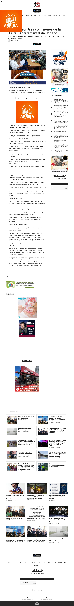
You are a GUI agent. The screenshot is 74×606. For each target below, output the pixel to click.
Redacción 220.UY (15, 40)
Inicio (38, 562)
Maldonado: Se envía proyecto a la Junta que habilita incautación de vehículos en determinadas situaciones (37, 498)
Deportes (44, 15)
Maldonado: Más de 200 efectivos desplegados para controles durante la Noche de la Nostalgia (61, 101)
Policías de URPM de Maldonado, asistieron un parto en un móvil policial (25, 453)
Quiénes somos (46, 562)
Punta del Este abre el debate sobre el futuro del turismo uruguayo (57, 497)
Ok (37, 603)
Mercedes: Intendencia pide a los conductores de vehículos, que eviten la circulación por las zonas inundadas (57, 454)
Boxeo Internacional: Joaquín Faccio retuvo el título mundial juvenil (57, 520)
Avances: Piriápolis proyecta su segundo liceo (26, 417)
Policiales (22, 15)
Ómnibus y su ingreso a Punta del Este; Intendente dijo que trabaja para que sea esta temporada (57, 430)
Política (39, 15)
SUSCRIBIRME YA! (60, 184)
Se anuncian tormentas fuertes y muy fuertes (24, 429)
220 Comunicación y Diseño (59, 562)
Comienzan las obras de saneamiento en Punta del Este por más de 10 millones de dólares (57, 419)
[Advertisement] (27, 346)
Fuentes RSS (31, 562)
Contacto (10, 562)
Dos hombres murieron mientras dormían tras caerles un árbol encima (57, 465)
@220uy (8, 277)
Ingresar (37, 565)
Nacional (28, 15)
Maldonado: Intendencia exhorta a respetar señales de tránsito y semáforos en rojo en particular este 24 (26, 442)
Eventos (57, 500)
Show (60, 15)
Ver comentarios (27, 360)
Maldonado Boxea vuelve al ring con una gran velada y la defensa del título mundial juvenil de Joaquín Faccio (61, 107)
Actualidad (27, 419)
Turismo (49, 15)
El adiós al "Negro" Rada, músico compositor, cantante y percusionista (15, 497)
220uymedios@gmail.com (46, 599)
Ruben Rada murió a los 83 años (36, 518)
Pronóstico (55, 15)
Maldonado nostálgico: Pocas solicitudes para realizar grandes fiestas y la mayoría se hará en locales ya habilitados (57, 443)
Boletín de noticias (59, 175)
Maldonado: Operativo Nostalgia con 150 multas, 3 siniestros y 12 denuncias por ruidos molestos (61, 126)
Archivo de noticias (21, 562)
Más (64, 15)
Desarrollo (33, 15)
